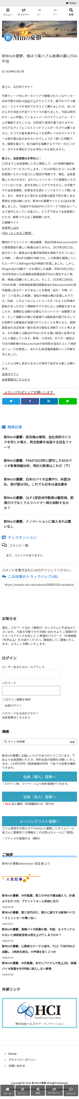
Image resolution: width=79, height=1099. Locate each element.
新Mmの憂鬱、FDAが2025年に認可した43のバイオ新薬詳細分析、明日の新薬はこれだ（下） (38, 463)
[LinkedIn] (49, 401)
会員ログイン (10, 374)
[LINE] (68, 401)
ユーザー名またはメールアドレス (23, 667)
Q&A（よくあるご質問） (17, 233)
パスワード (9, 683)
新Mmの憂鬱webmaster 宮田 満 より (26, 863)
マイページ (29, 784)
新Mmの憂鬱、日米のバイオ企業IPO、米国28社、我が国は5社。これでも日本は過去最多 (37, 482)
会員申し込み (10, 228)
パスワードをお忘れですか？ (20, 713)
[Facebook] (30, 401)
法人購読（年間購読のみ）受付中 (32, 804)
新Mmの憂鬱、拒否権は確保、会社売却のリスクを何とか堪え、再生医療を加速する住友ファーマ (38, 441)
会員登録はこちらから (16, 379)
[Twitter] (11, 401)
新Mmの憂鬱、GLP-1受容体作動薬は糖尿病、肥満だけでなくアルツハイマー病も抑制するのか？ (39, 502)
